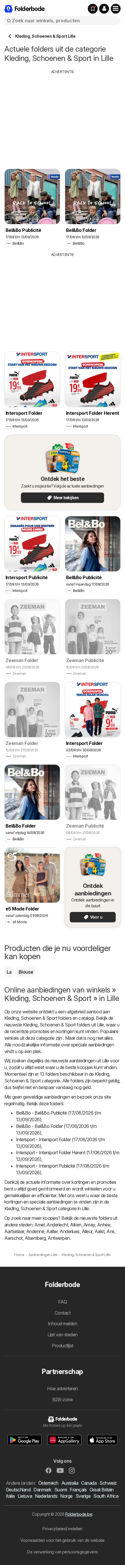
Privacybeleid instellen (62, 1528)
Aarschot (13, 1238)
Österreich (48, 1483)
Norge (66, 1496)
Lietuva (25, 1496)
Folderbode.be (78, 1514)
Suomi (60, 1490)
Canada (89, 1483)
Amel (39, 1225)
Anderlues (69, 1231)
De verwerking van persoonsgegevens (62, 1551)
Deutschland (18, 1490)
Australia (69, 1483)
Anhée (103, 1225)
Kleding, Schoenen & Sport (30, 1018)
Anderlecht (57, 1225)
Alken (75, 1225)
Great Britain (101, 1490)
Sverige (83, 1496)
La (9, 972)
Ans (110, 1231)
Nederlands (46, 1496)
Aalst (99, 1231)
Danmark (42, 1490)
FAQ (62, 1302)
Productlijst (62, 1345)
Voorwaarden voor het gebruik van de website (62, 1540)
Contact (62, 1313)
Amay (89, 1225)
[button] (104, 9)
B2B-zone (62, 1399)
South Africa (105, 1496)
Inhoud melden (62, 1323)
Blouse (26, 972)
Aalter (52, 1231)
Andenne (35, 1231)
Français (78, 1490)
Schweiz (108, 1483)
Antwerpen (58, 1238)
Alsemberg (35, 1238)
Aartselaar (14, 1231)
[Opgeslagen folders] (93, 9)
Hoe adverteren (62, 1388)
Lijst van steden (62, 1334)
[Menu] (116, 9)
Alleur (87, 1231)
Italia (10, 1496)
